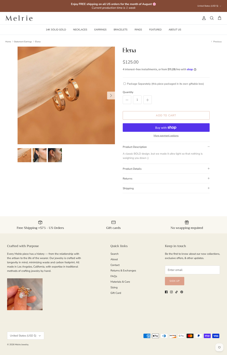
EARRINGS (100, 29)
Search (114, 254)
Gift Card (115, 293)
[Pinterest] (181, 292)
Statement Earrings (23, 41)
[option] (66, 95)
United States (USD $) (207, 5)
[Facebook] (166, 292)
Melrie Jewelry (21, 344)
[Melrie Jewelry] (19, 18)
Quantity (128, 92)
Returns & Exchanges (123, 270)
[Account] (203, 18)
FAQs (113, 276)
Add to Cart (166, 115)
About (114, 259)
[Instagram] (171, 292)
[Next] (111, 95)
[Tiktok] (176, 292)
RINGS (138, 29)
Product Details (132, 169)
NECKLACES (80, 29)
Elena (37, 41)
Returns (127, 178)
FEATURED (155, 29)
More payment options (166, 135)
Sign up (175, 281)
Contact (115, 265)
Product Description (135, 147)
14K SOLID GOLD (56, 29)
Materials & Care (120, 282)
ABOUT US (175, 29)
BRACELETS (121, 29)
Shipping (128, 188)
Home (8, 41)
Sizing (114, 287)
